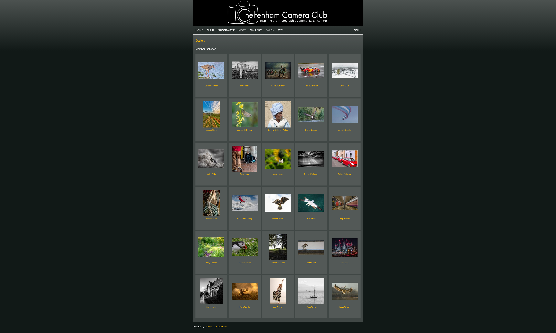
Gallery (256, 30)
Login (356, 30)
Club (210, 30)
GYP (281, 30)
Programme (226, 30)
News (242, 30)
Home (199, 30)
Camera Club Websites (216, 326)
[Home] (278, 1)
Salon (270, 30)
